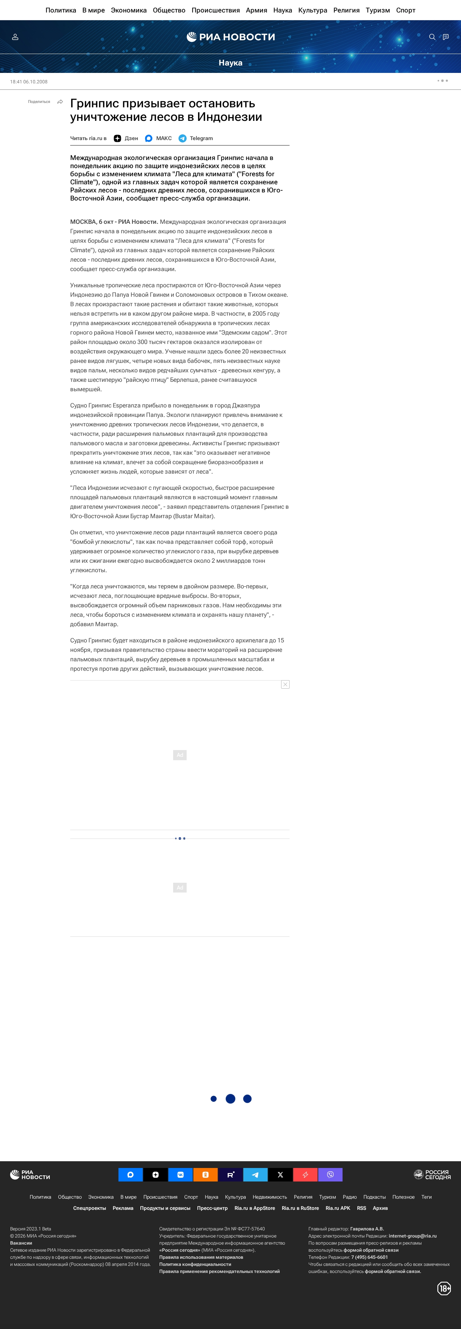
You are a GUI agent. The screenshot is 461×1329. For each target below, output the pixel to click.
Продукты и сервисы (165, 1208)
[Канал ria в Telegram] (255, 1174)
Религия (303, 1197)
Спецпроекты (89, 1208)
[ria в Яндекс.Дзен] (155, 1174)
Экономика (101, 1197)
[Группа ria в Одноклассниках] (205, 1174)
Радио (350, 1197)
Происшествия (160, 1197)
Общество (70, 1197)
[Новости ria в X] (280, 1174)
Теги (427, 1197)
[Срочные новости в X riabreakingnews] (305, 1174)
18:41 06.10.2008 (29, 81)
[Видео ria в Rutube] (230, 1174)
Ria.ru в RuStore (300, 1208)
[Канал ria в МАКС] (130, 1174)
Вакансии (21, 1243)
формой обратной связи (371, 1250)
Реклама (123, 1208)
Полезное (403, 1197)
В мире (128, 1197)
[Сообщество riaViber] (330, 1174)
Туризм (327, 1197)
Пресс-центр (212, 1208)
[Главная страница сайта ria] (230, 37)
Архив (380, 1208)
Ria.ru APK (338, 1208)
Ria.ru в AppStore (255, 1208)
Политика (40, 1197)
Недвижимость (270, 1197)
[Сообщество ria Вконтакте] (180, 1174)
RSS (361, 1208)
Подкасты (374, 1197)
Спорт (191, 1197)
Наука (211, 1197)
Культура (235, 1197)
